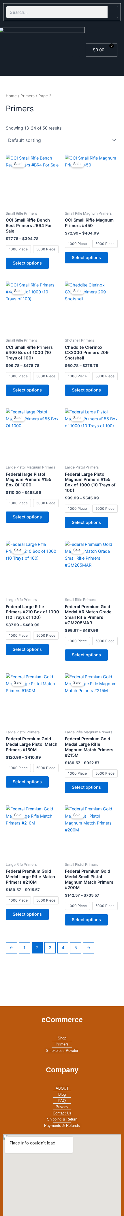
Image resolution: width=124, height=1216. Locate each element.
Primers (27, 95)
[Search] (113, 12)
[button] (76, 52)
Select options (27, 263)
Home (11, 95)
